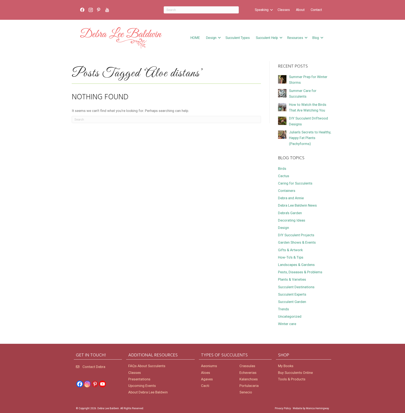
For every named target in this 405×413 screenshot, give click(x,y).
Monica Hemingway (317, 408)
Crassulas (247, 366)
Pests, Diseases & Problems (300, 272)
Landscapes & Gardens (296, 265)
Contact (316, 10)
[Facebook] (79, 384)
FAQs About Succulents (146, 366)
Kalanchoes (248, 379)
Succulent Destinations (296, 287)
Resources (295, 38)
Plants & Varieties (292, 279)
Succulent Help (267, 38)
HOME (195, 38)
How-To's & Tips (290, 257)
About (300, 10)
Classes (284, 10)
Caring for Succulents (295, 183)
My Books (285, 366)
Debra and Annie (291, 198)
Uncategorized (289, 316)
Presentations (139, 379)
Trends (283, 309)
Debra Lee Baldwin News (297, 205)
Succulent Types (237, 38)
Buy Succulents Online (295, 373)
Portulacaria (249, 386)
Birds (282, 168)
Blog (315, 38)
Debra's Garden (290, 213)
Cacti (205, 386)
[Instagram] (87, 384)
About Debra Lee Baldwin (148, 392)
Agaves (207, 379)
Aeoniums (209, 366)
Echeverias (247, 373)
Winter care (287, 324)
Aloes (205, 373)
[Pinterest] (95, 384)
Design (211, 38)
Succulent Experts (292, 294)
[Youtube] (102, 384)
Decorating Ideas (291, 220)
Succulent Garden (292, 302)
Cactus (283, 176)
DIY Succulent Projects (296, 235)
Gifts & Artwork (290, 250)
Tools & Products (291, 379)
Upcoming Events (142, 386)
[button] (271, 10)
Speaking (262, 10)
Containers (286, 191)
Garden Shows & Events (297, 242)
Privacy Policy (283, 408)
